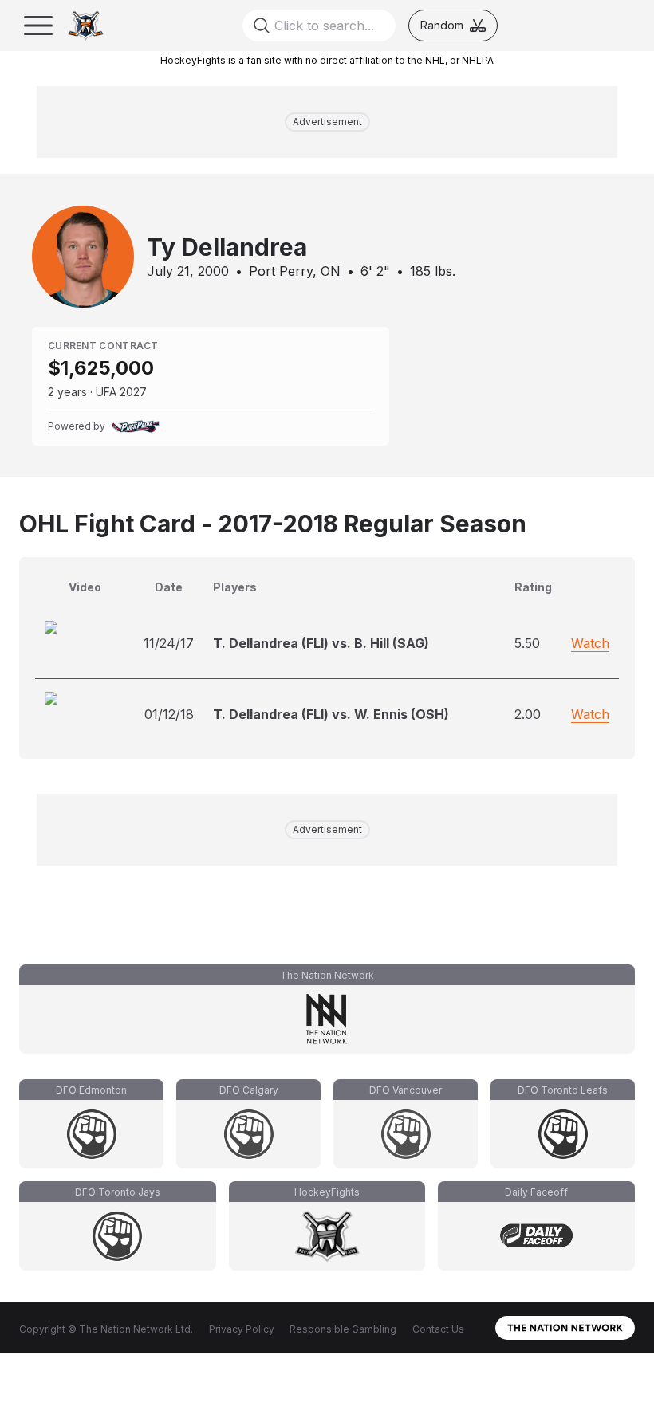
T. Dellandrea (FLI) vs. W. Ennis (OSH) (331, 714)
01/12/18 (169, 714)
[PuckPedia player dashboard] (136, 426)
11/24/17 (169, 643)
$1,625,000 (101, 367)
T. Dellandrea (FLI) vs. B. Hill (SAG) (321, 643)
